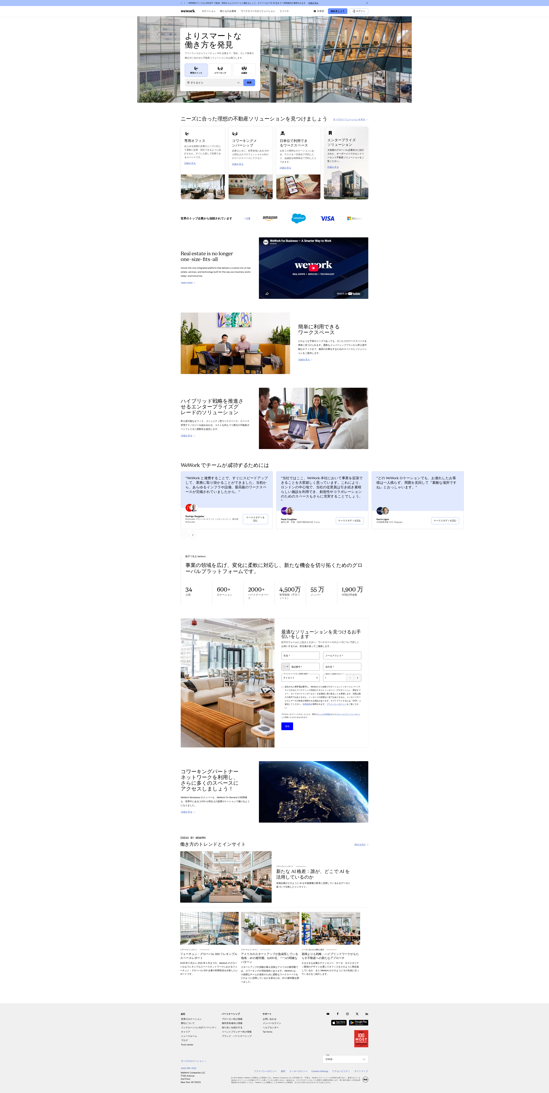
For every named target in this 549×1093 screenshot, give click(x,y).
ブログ (184, 1040)
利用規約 (307, 704)
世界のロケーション (191, 1019)
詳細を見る (313, 3)
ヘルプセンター (271, 1027)
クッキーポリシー (298, 1071)
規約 (283, 1071)
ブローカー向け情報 (232, 1019)
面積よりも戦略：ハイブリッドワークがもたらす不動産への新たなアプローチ (330, 956)
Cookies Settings (319, 1071)
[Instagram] (347, 1013)
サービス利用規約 (324, 714)
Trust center (187, 1045)
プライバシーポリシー (337, 704)
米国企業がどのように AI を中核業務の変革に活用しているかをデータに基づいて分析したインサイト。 (313, 885)
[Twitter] (357, 1013)
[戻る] (181, 3)
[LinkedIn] (366, 1013)
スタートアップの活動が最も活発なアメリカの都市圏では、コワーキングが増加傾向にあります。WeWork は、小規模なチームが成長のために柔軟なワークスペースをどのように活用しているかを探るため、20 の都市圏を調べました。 (270, 974)
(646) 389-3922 (188, 1068)
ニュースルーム (189, 1036)
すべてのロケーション (192, 1061)
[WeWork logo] (188, 10)
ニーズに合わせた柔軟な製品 (313, 950)
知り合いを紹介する (232, 1027)
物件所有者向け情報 (232, 1023)
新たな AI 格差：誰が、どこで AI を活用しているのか (313, 874)
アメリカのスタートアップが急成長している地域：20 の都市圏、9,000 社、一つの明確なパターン (269, 958)
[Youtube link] (328, 1013)
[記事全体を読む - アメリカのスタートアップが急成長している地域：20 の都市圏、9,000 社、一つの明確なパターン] (270, 928)
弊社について (188, 1023)
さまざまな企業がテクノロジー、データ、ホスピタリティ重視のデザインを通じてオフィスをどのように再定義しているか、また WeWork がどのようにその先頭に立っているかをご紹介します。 (330, 968)
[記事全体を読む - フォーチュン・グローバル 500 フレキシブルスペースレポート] (209, 928)
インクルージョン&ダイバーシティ (199, 1027)
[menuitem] (209, 11)
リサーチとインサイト (284, 866)
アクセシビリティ (341, 1071)
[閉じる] (367, 3)
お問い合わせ (270, 1019)
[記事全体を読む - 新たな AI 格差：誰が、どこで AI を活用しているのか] (226, 877)
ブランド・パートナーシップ (237, 1036)
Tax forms (267, 1032)
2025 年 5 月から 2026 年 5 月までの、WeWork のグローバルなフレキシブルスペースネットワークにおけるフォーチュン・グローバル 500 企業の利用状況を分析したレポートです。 (209, 968)
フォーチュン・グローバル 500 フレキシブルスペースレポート (208, 956)
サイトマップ (361, 1071)
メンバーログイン (272, 1023)
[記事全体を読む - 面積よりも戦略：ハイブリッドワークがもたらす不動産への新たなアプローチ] (331, 928)
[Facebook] (337, 1013)
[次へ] (184, 3)
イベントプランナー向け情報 (237, 1032)
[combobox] (285, 666)
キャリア (185, 1032)
